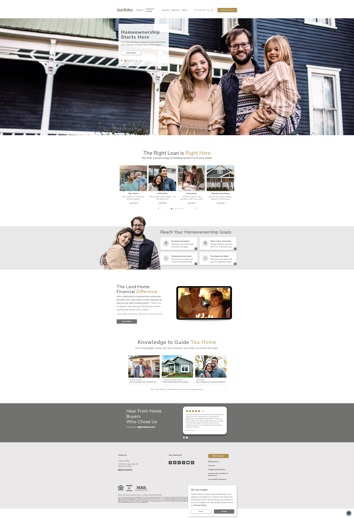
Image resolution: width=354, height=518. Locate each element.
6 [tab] (182, 208)
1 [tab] (124, 60)
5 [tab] (179, 208)
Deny (201, 511)
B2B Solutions (213, 462)
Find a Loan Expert (200, 10)
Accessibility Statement (217, 479)
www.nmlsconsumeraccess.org (156, 499)
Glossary (211, 466)
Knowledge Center (195, 389)
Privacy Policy (200, 505)
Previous (122, 60)
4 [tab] (133, 60)
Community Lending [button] (149, 10)
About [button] (184, 10)
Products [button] (139, 10)
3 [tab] (130, 60)
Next (140, 60)
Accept (224, 511)
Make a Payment (227, 10)
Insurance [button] (166, 10)
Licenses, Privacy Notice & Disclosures (218, 474)
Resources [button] (176, 10)
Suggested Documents (216, 469)
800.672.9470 (125, 469)
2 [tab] (127, 60)
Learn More (131, 53)
